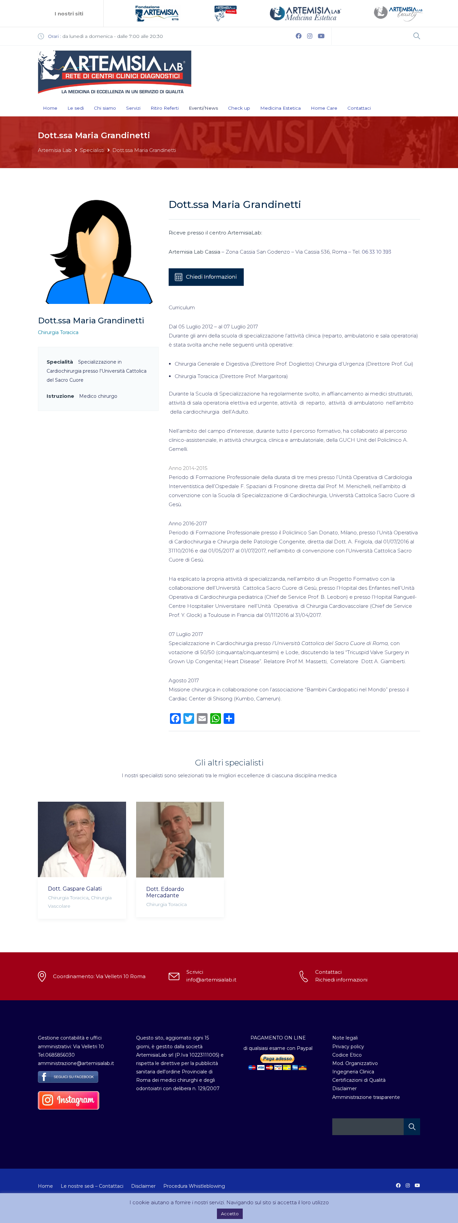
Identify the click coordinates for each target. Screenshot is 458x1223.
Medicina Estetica (280, 108)
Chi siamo (105, 108)
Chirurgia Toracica (58, 332)
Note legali (345, 1038)
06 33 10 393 (376, 252)
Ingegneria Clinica (353, 1072)
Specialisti (92, 150)
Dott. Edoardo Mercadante (165, 892)
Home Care (324, 108)
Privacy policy (348, 1047)
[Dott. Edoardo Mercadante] (180, 839)
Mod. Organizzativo (355, 1063)
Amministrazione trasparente (366, 1097)
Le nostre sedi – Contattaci (92, 1186)
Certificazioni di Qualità (359, 1080)
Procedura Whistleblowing (194, 1186)
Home (50, 108)
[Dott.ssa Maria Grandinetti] (98, 251)
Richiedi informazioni (341, 979)
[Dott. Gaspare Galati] (82, 839)
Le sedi (75, 108)
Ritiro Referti (165, 108)
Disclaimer (344, 1088)
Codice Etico (347, 1055)
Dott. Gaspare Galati (75, 889)
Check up (239, 108)
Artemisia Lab (55, 150)
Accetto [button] (230, 1213)
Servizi (133, 108)
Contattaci (359, 108)
